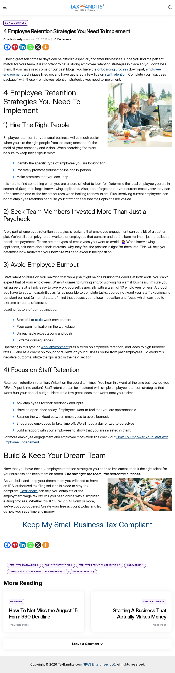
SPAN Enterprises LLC (99, 664)
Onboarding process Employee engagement (38, 571)
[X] (38, 47)
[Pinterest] (15, 47)
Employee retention (58, 565)
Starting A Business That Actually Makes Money (139, 613)
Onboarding (135, 565)
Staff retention (83, 571)
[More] (45, 47)
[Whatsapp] (30, 47)
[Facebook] (7, 47)
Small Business (15, 23)
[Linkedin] (22, 47)
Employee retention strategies (99, 565)
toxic (39, 320)
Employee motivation (24, 565)
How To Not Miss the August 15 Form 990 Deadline (43, 613)
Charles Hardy (12, 39)
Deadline (16, 601)
